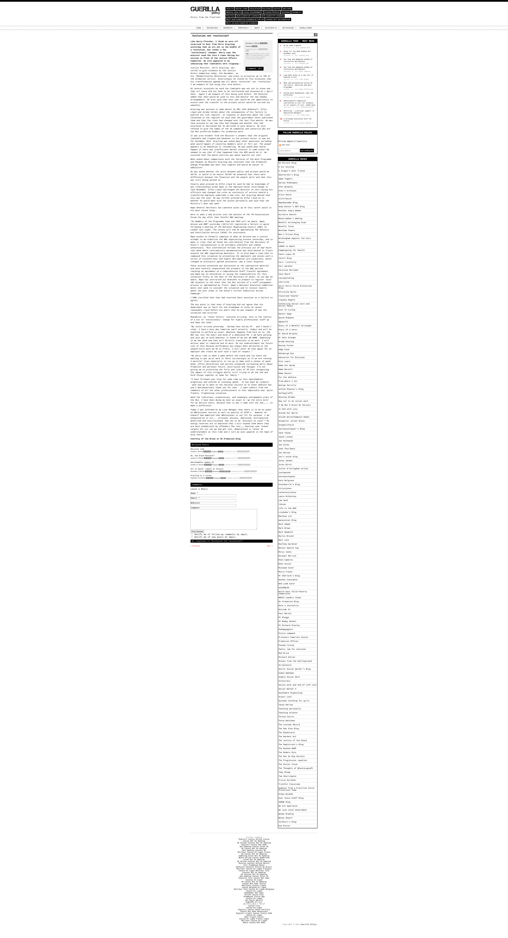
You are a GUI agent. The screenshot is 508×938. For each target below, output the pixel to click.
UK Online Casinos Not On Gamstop (254, 843)
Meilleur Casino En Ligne (254, 921)
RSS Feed (286, 145)
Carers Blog (285, 258)
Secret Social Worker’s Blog (294, 669)
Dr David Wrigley (288, 334)
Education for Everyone (291, 357)
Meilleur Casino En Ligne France (254, 852)
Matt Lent (283, 540)
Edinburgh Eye (286, 353)
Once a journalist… (289, 606)
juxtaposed (284, 473)
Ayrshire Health (287, 215)
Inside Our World (288, 413)
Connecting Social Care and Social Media (293, 305)
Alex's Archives (287, 191)
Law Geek (283, 500)
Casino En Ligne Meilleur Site (254, 871)
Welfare (287, 9)
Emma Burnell (285, 369)
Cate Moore (284, 274)
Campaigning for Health (291, 250)
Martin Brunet (286, 536)
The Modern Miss (287, 752)
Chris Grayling (254, 53)
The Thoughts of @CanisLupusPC (295, 768)
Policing (266, 9)
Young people (272, 12)
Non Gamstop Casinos (248, 16)
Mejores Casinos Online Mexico (254, 863)
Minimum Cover (286, 568)
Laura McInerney (287, 496)
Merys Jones (285, 552)
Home (198, 28)
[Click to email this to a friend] (254, 63)
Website (195, 503)
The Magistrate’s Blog (290, 744)
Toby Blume (284, 772)
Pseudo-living (286, 645)
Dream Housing (286, 342)
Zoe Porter (284, 826)
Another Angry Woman (289, 211)
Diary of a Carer (288, 330)
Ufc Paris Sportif (254, 900)
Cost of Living (286, 310)
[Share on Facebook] (250, 63)
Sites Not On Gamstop (254, 859)
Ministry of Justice (263, 55)
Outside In (284, 610)
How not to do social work (293, 401)
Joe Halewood (285, 441)
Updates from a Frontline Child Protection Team (296, 789)
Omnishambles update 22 (202, 462)
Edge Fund (283, 350)
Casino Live (254, 906)
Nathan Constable (288, 580)
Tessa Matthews (286, 721)
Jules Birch (285, 465)
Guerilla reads (297, 159)
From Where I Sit (288, 381)
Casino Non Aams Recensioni (254, 911)
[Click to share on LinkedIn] (258, 63)
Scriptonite (285, 665)
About (257, 28)
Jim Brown (263, 43)
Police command (286, 633)
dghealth (283, 322)
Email (195, 498)
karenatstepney (286, 477)
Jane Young (284, 433)
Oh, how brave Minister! (202, 456)
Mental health (233, 12)
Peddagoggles (285, 629)
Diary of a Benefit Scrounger (295, 326)
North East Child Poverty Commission (292, 593)
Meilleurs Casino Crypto (254, 885)
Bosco (281, 242)
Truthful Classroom (289, 784)
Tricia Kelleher (287, 780)
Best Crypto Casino (254, 917)
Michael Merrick (287, 556)
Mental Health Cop (288, 548)
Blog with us (271, 28)
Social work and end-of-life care (297, 685)
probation (262, 57)
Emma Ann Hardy (286, 365)
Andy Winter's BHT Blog (291, 207)
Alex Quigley (285, 187)
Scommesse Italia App (254, 897)
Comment (195, 508)
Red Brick (283, 653)
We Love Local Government (292, 810)
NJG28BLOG (283, 588)
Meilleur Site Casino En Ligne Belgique (254, 889)
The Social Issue (288, 764)
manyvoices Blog (287, 520)
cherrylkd (283, 282)
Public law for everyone (292, 649)
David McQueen (286, 318)
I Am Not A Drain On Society (294, 405)
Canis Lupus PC (286, 254)
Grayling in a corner (201, 475)
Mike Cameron (285, 560)
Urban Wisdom (285, 794)
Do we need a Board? (292, 46)
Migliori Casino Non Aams (254, 845)
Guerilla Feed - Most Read (297, 41)
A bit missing (286, 167)
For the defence (287, 377)
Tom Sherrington (287, 776)
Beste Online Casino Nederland (254, 858)
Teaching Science (288, 713)
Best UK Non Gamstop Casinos (241, 23)
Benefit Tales (286, 226)
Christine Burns (287, 292)
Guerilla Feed (305, 28)
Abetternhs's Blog (288, 175)
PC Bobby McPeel (287, 621)
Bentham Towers (286, 230)
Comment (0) (254, 68)
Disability (297, 12)
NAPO (248, 57)
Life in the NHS (287, 508)
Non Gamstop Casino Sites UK (254, 847)
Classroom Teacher (288, 296)
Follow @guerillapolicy (292, 141)
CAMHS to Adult (286, 246)
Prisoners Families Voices (293, 637)
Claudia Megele (286, 300)
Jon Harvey (284, 453)
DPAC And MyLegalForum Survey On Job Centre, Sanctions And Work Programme (298, 85)
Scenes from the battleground (295, 661)
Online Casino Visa (254, 895)
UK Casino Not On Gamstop (254, 848)
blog (212, 210)
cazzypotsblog (286, 278)
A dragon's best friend (291, 171)
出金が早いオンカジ (254, 902)
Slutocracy (284, 681)
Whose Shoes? (285, 818)
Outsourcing (254, 57)
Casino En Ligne (254, 891)
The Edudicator (286, 733)
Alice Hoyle (285, 195)
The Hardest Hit (287, 737)
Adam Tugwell (285, 179)
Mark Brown (284, 528)
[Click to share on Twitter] (247, 63)
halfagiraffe (285, 393)
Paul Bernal (285, 613)
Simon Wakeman (286, 673)
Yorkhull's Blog (287, 822)
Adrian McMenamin (288, 183)
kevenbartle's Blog (289, 484)
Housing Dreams (286, 397)
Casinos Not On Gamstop (254, 872)
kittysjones (285, 488)
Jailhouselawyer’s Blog (291, 429)
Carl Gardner (285, 266)
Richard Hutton (286, 657)
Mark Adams (284, 524)
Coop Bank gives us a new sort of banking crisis (298, 76)
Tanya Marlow (285, 705)
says (228, 53)
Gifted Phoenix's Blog (290, 389)
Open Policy (243, 28)
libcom (282, 504)
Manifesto (228, 28)
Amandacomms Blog (288, 203)
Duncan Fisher (286, 346)
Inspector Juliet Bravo (291, 421)
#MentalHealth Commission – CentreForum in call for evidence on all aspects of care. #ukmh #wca (299, 103)
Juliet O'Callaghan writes (293, 469)
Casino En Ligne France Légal (254, 919)
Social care (241, 9)
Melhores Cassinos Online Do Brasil (254, 867)
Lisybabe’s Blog (287, 512)
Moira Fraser (285, 572)
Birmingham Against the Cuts (294, 238)
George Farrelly (287, 385)
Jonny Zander (285, 461)
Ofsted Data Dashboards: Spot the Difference (298, 94)
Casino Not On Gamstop (278, 19)
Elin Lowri (284, 361)
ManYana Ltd (285, 516)
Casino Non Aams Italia (254, 884)
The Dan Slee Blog (288, 729)
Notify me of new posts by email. (215, 537)
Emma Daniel (285, 373)
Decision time (197, 449)
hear (208, 44)
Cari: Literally (287, 262)
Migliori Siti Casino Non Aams (254, 878)
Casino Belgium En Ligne (254, 887)
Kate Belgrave (286, 481)
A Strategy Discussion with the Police (297, 120)
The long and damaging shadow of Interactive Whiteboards (298, 60)
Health (229, 9)
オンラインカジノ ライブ (254, 904)
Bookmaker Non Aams (254, 893)
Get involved (288, 28)
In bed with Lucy (288, 409)
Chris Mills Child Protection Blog (295, 287)
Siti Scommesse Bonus (254, 865)
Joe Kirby (283, 445)
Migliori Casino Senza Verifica (254, 909)
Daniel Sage (285, 314)
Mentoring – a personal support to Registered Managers (299, 112)
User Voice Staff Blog (290, 798)
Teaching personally (289, 709)
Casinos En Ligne (254, 880)
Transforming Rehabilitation (254, 59)
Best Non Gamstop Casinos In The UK (245, 19)
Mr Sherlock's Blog (289, 576)
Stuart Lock (285, 697)
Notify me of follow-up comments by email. (221, 534)
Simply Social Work (289, 677)
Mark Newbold (285, 532)
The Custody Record (289, 725)
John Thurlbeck (286, 449)
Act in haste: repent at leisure (206, 469)
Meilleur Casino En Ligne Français (254, 869)
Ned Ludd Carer (286, 584)
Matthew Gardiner (288, 544)
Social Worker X (287, 689)
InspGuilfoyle (286, 425)
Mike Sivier (285, 564)
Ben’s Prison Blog (288, 234)
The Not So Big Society (291, 756)
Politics (230, 16)
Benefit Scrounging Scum (292, 222)
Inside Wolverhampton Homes (293, 417)
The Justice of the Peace (292, 741)
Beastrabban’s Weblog (290, 219)
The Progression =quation (292, 760)
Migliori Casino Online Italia (254, 839)
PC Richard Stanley (289, 625)
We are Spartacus (288, 806)
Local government (253, 12)
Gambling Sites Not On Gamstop (254, 856)
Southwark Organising (290, 693)
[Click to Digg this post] (265, 63)
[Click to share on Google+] (261, 63)
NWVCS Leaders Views (289, 598)
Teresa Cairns (286, 717)
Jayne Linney (285, 437)
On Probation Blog (230, 439)
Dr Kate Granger (287, 338)
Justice (277, 9)
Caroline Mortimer (288, 270)
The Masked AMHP (287, 748)
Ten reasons (212, 28)
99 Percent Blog (287, 163)
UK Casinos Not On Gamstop (254, 874)
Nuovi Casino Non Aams (254, 922)
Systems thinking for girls (293, 701)
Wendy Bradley (286, 814)
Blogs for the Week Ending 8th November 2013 (297, 53)
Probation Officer (288, 641)
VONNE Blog (284, 802)
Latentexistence (287, 492)
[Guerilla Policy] (205, 13)
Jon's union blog (288, 457)
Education (255, 9)
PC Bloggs (283, 617)
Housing (285, 12)
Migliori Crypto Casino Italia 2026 (254, 913)
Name (194, 493)
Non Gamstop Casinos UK (254, 850)
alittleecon (285, 199)
